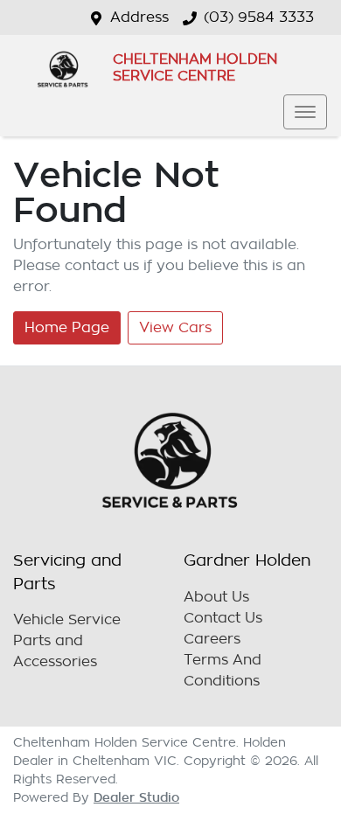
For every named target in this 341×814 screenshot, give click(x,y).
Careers (212, 639)
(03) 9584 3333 (259, 17)
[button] (305, 111)
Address (139, 17)
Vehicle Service (67, 620)
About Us (216, 597)
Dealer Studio (136, 797)
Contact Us (223, 618)
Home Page (66, 328)
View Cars (175, 328)
